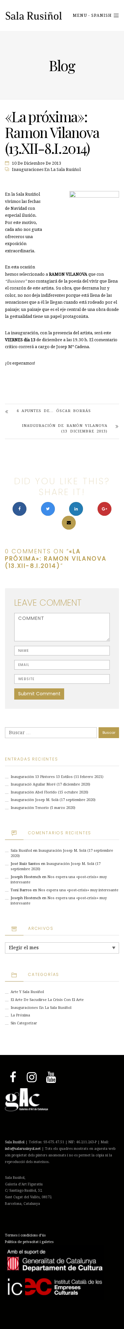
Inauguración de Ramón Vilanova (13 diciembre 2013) (64, 428)
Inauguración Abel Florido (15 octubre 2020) (49, 792)
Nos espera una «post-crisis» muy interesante (78, 890)
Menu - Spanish (93, 15)
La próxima (20, 1015)
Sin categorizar (24, 1023)
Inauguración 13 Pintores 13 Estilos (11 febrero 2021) (57, 777)
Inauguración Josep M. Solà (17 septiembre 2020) (53, 800)
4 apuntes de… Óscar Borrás (54, 411)
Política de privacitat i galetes (29, 1242)
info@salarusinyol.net (23, 1149)
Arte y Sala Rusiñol (27, 992)
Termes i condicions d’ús (25, 1235)
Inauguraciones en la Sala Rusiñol (46, 169)
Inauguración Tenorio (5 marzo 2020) (43, 808)
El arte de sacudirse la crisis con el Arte (47, 1000)
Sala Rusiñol (21, 850)
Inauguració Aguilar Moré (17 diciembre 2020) (50, 784)
